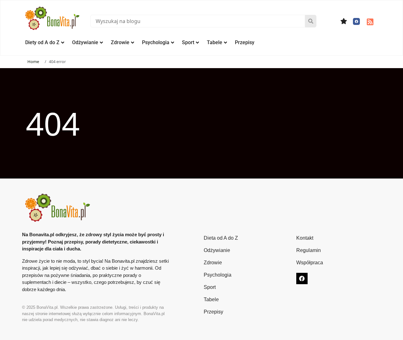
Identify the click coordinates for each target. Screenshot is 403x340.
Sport (188, 42)
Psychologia (155, 42)
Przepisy (244, 42)
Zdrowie (120, 42)
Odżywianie (85, 42)
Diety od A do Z (42, 42)
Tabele (214, 42)
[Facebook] (356, 21)
